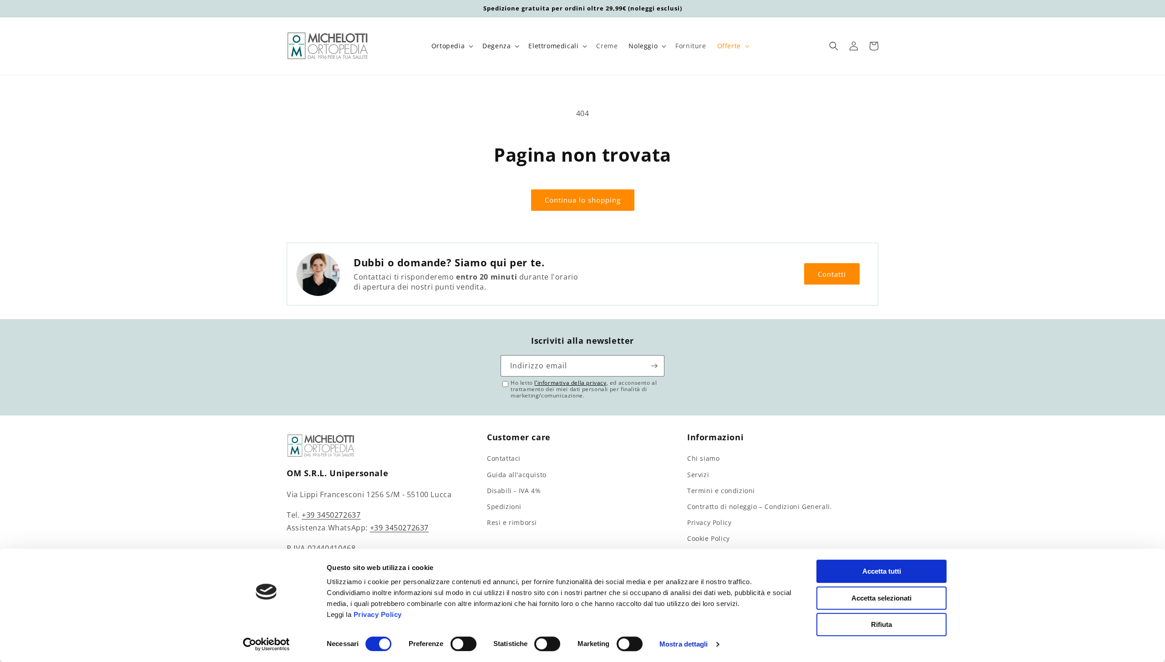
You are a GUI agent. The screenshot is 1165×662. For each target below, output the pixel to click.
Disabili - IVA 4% (514, 490)
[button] (451, 46)
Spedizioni (504, 506)
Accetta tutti (881, 571)
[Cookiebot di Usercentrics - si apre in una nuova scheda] (266, 644)
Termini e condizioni (721, 490)
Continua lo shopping (583, 199)
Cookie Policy (708, 538)
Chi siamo (703, 458)
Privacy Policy (378, 614)
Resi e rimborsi (512, 522)
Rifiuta (881, 624)
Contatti (832, 274)
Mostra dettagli (683, 644)
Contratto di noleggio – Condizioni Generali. (759, 506)
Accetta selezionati (881, 598)
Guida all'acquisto (517, 474)
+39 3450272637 (331, 515)
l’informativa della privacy (570, 383)
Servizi (698, 474)
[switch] (463, 644)
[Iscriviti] (654, 366)
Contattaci (504, 458)
